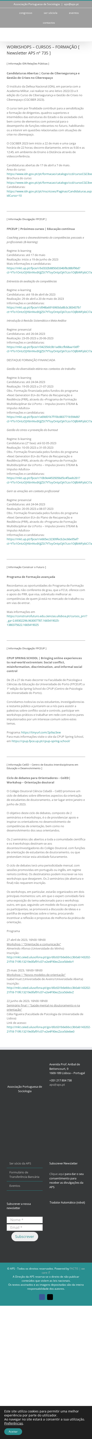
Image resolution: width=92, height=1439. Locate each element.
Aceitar (13, 1431)
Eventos (14, 1186)
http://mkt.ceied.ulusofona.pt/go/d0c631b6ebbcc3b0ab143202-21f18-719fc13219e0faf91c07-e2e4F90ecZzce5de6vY (49, 959)
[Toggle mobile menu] (83, 34)
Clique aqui (56, 1174)
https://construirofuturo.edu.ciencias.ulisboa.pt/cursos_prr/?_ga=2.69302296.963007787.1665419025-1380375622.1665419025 (47, 620)
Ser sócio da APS (20, 1163)
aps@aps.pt (71, 4)
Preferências (13, 1423)
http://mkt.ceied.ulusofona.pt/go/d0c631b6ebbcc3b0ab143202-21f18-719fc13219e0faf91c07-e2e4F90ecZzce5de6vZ (49, 990)
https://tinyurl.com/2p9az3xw (41, 732)
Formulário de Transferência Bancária (24, 1174)
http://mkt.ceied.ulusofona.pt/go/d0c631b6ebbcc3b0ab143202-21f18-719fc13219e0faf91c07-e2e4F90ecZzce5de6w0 (49, 1029)
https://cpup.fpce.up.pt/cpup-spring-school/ (41, 741)
